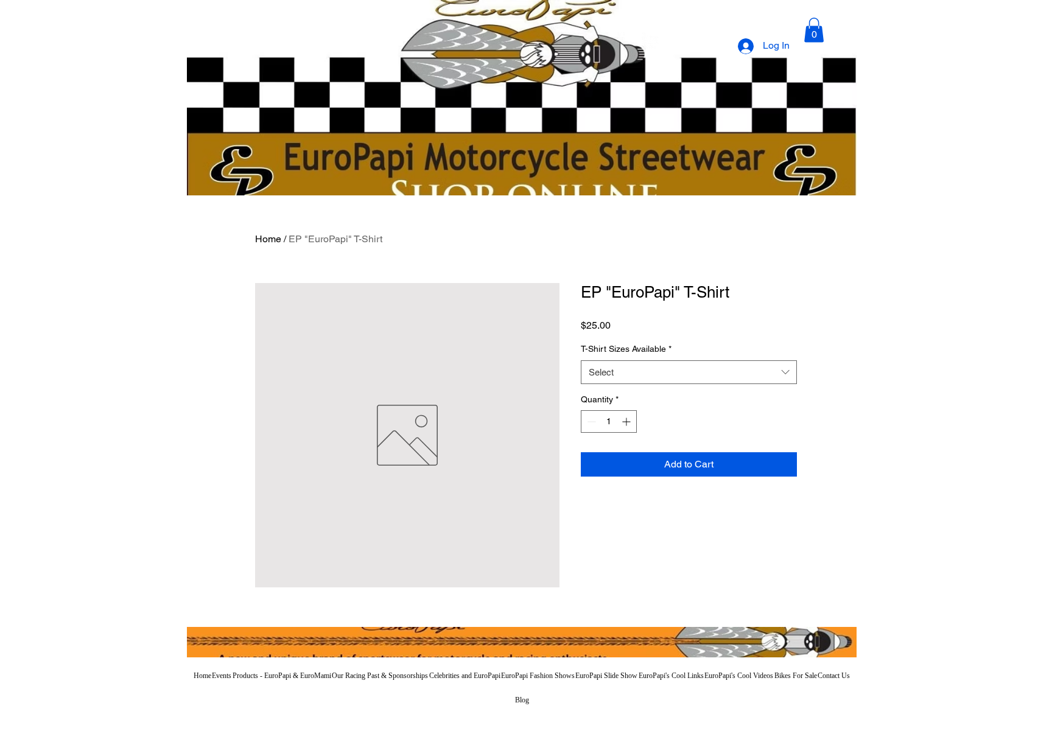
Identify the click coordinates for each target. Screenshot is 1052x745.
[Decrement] (590, 421)
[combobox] (689, 372)
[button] (814, 30)
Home (268, 239)
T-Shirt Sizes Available (626, 349)
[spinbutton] (609, 421)
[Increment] (627, 421)
